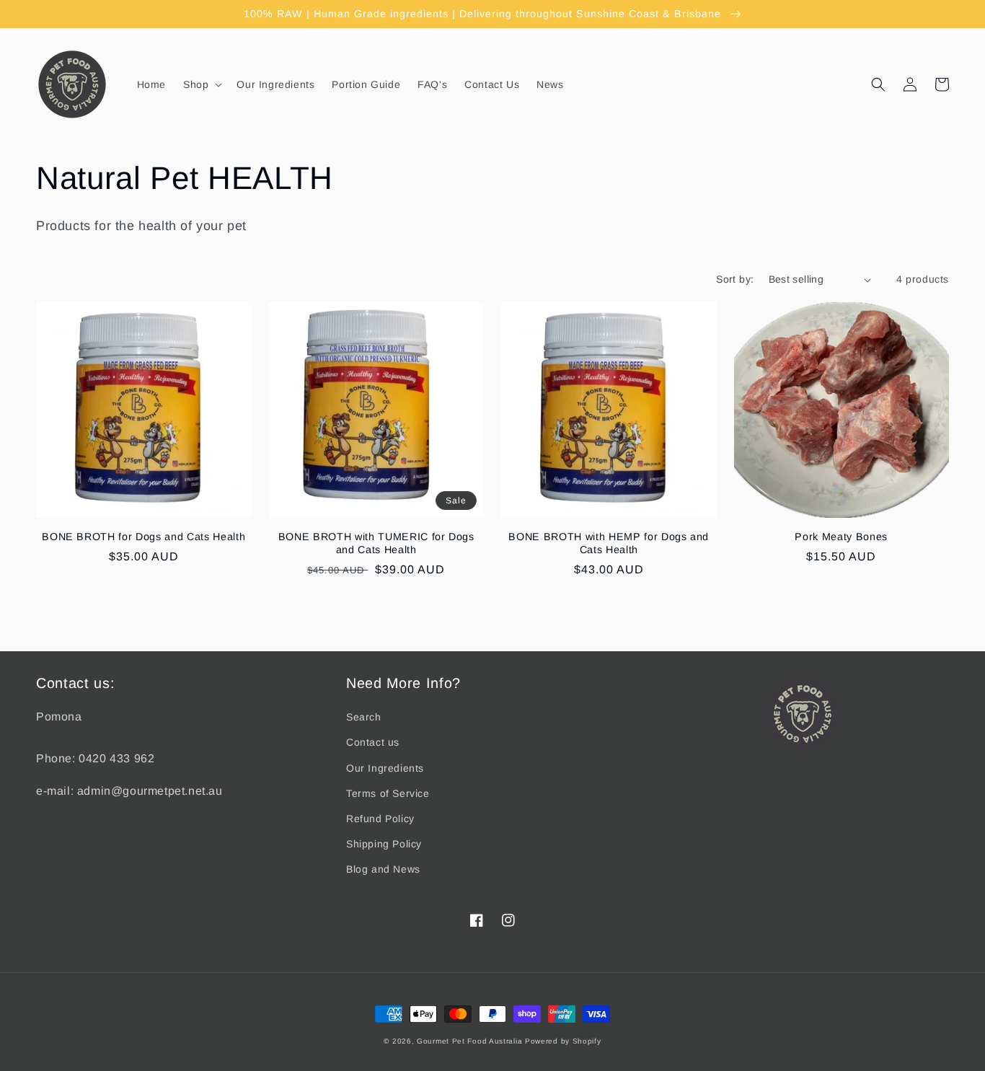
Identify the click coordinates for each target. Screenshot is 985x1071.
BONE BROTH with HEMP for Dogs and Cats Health (608, 543)
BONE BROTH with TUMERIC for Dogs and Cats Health (376, 543)
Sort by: (735, 279)
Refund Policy (380, 818)
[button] (201, 84)
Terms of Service (388, 793)
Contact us (372, 742)
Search (363, 717)
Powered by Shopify (563, 1041)
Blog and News (383, 869)
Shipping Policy (384, 844)
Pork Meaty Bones (841, 536)
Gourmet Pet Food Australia (469, 1041)
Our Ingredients (385, 768)
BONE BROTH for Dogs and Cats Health (143, 536)
